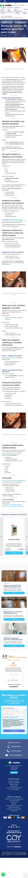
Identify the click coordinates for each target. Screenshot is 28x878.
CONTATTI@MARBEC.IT (16, 755)
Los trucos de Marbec (14, 789)
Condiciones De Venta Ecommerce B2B (14, 799)
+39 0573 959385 (14, 768)
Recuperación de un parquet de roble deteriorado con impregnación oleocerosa (13, 612)
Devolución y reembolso (14, 782)
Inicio (2, 16)
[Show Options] (24, 714)
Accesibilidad (14, 810)
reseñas (18, 657)
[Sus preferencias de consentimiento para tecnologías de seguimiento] (25, 876)
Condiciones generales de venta (14, 787)
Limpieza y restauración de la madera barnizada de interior (12, 586)
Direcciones (14, 772)
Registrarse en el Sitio (14, 807)
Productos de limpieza (14, 781)
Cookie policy (14, 802)
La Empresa (5, 3)
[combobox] (13, 714)
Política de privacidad (16, 719)
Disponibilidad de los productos (14, 805)
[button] (8, 660)
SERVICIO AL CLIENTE (14, 742)
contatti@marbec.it (14, 769)
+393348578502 (16, 746)
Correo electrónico (8, 708)
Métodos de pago (14, 784)
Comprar (14, 553)
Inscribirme (14, 730)
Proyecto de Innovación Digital (14, 809)
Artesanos (12, 3)
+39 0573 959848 (15, 751)
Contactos (14, 804)
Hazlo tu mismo (8, 16)
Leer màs (14, 593)
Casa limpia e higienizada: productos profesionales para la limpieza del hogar (13, 638)
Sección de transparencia (21, 853)
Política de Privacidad (14, 800)
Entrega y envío (14, 786)
